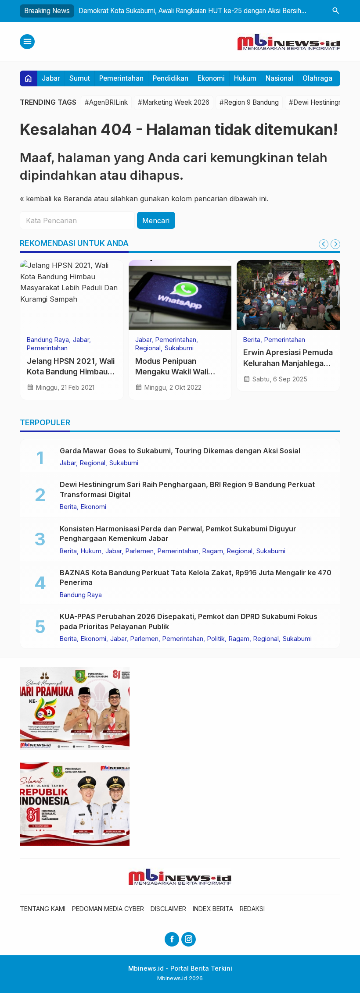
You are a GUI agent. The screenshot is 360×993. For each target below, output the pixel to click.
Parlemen (140, 551)
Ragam (212, 551)
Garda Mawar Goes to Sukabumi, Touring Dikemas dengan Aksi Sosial (180, 450)
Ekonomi (211, 78)
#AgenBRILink (106, 102)
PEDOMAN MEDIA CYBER (108, 908)
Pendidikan (170, 78)
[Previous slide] (323, 244)
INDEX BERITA (213, 908)
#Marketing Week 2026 (173, 102)
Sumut (79, 78)
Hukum (245, 78)
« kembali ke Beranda (56, 198)
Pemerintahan (121, 78)
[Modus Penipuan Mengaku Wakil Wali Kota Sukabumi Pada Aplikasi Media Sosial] (180, 295)
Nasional (279, 78)
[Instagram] (188, 939)
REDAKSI (252, 908)
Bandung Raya (48, 340)
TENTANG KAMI (42, 908)
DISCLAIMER (168, 908)
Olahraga (317, 78)
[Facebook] (172, 939)
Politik (216, 639)
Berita (251, 340)
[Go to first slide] (335, 244)
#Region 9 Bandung (249, 102)
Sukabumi (179, 348)
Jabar (51, 78)
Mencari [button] (155, 220)
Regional (148, 348)
